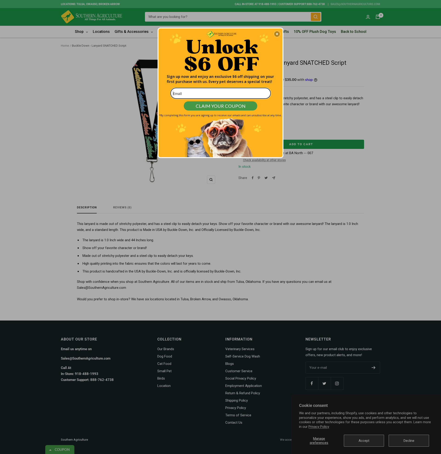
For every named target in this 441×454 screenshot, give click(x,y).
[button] (277, 34)
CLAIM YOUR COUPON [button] (221, 106)
